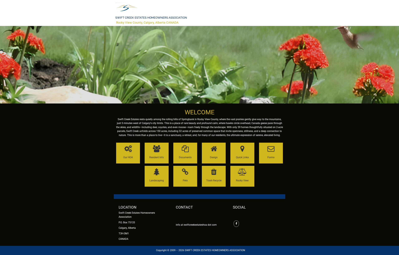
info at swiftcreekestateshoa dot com (196, 224)
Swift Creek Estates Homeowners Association (151, 17)
